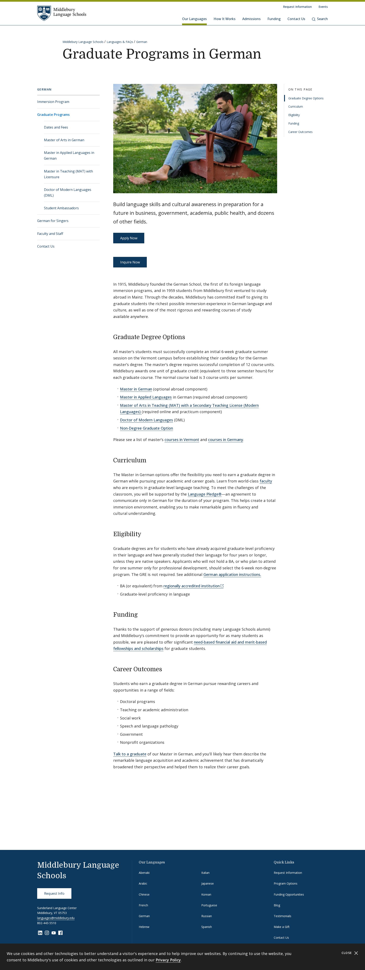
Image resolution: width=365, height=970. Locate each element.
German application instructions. (232, 574)
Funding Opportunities (289, 894)
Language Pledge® (205, 494)
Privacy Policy (168, 959)
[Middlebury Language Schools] (61, 13)
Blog (277, 905)
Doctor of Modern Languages (146, 419)
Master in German (136, 389)
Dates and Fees (56, 127)
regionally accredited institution (191, 585)
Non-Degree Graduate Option (146, 428)
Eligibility (294, 115)
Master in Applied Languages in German (69, 155)
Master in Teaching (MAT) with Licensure (68, 174)
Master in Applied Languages (146, 397)
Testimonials (282, 916)
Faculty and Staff (50, 233)
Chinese (144, 894)
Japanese (207, 883)
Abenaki (144, 873)
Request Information (297, 7)
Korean (206, 894)
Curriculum (295, 106)
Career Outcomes (300, 132)
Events (323, 7)
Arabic (143, 883)
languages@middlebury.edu (56, 918)
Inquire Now (130, 262)
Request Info (54, 893)
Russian (206, 916)
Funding (274, 18)
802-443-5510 (46, 923)
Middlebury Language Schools (83, 42)
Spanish (206, 927)
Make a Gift (282, 927)
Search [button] (322, 18)
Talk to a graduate (129, 753)
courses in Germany (225, 439)
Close (347, 953)
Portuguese (209, 905)
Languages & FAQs (120, 42)
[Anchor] (189, 337)
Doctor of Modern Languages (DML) (67, 192)
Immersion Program (53, 101)
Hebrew (144, 927)
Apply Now (128, 238)
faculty (266, 481)
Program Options (285, 883)
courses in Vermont (182, 439)
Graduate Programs (53, 114)
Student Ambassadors (61, 208)
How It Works (225, 18)
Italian (205, 873)
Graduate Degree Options (306, 98)
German (141, 42)
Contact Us (296, 18)
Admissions (251, 18)
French (143, 905)
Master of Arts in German (64, 140)
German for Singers (52, 220)
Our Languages (194, 18)
